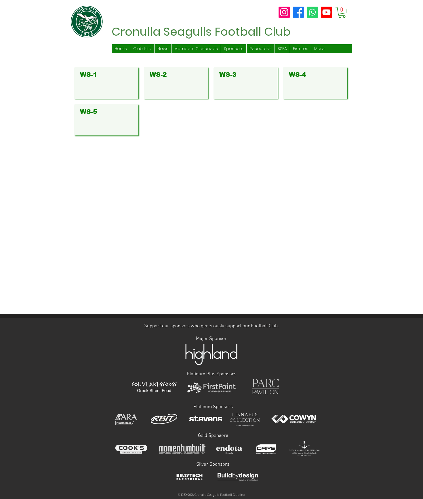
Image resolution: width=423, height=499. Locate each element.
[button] (342, 12)
